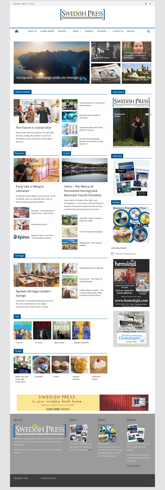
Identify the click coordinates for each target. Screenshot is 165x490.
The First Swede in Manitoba (91, 232)
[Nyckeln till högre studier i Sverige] (36, 275)
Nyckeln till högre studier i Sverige (33, 293)
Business (89, 31)
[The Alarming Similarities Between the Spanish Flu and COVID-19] (70, 142)
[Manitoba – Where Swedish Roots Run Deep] (70, 220)
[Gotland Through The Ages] (136, 73)
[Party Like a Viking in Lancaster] (36, 170)
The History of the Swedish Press (105, 78)
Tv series (19, 342)
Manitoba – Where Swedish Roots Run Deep (90, 219)
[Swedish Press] (16, 31)
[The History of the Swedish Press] (106, 73)
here (90, 450)
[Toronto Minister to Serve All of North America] (70, 104)
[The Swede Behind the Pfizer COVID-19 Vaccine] (70, 129)
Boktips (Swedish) (81, 342)
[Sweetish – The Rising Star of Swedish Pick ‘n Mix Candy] (21, 212)
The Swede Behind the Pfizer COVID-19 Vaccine (91, 128)
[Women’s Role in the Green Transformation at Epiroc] (21, 237)
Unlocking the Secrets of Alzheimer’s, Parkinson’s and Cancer (135, 55)
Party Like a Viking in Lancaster (30, 188)
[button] (67, 31)
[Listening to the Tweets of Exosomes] (70, 116)
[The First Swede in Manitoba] (70, 232)
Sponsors (101, 31)
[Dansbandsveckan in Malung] (70, 268)
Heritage (62, 31)
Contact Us (118, 31)
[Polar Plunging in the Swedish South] (53, 43)
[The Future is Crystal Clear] (36, 111)
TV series (38, 342)
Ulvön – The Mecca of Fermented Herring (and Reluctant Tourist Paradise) (82, 190)
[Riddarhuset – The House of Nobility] (70, 244)
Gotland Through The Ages (136, 79)
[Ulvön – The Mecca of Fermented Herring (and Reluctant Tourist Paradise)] (85, 170)
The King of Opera (101, 57)
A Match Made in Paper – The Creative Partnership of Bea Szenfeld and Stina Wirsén (91, 292)
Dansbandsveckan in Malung (91, 268)
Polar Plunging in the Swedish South (42, 78)
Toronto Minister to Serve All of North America (92, 104)
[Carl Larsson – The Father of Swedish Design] (70, 280)
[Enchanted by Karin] (21, 224)
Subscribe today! (133, 466)
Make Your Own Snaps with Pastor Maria (21, 379)
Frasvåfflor (38, 376)
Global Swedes (47, 31)
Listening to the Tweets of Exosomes (89, 116)
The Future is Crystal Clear (34, 127)
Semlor (56, 376)
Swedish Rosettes (76, 377)
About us (32, 31)
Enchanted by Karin (39, 224)
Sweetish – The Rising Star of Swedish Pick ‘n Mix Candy (43, 212)
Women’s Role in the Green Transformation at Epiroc (42, 236)
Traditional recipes (96, 377)
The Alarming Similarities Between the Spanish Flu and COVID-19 (91, 141)
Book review (59, 342)
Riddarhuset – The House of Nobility (90, 244)
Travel (76, 31)
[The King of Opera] (106, 52)
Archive (130, 31)
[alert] (131, 253)
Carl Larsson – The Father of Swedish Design (90, 280)
